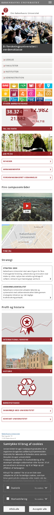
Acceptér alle (40, 509)
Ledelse (9, 59)
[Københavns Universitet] (5, 12)
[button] (50, 2)
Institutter (12, 71)
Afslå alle (14, 509)
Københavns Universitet (11, 434)
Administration (14, 77)
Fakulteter (11, 65)
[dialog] (27, 477)
